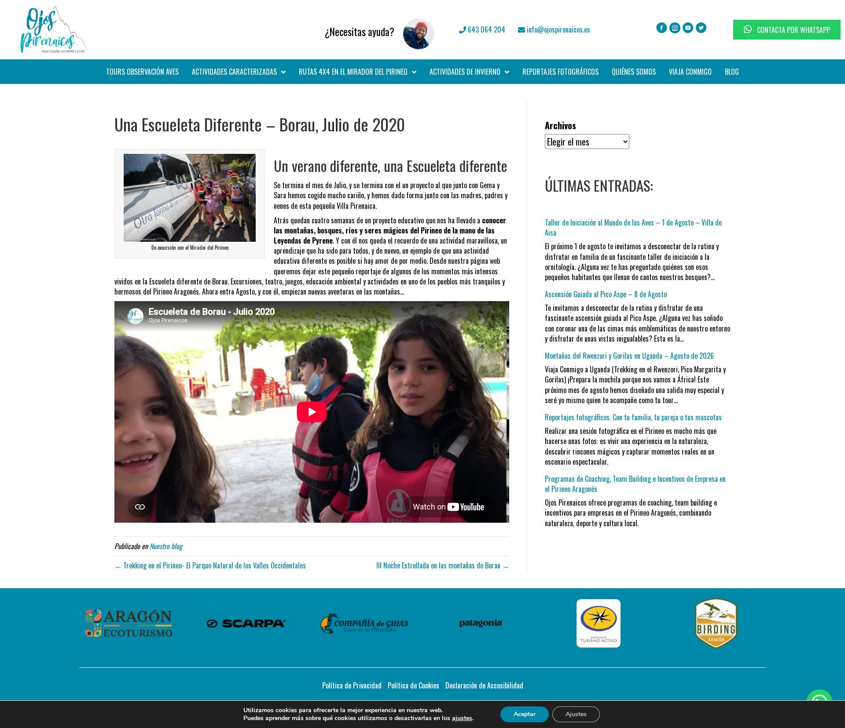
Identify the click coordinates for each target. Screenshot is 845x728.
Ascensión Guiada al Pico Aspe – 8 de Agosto (606, 294)
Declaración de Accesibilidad (484, 685)
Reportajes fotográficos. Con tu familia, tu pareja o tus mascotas (633, 417)
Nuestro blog (166, 546)
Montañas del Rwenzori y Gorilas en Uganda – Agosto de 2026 (629, 355)
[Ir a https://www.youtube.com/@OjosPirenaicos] (688, 28)
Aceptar (525, 714)
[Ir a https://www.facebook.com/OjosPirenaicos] (661, 28)
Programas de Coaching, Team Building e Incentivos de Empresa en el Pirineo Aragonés (635, 483)
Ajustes (576, 714)
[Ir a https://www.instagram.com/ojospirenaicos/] (674, 28)
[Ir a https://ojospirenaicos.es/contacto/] (303, 29)
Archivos (560, 125)
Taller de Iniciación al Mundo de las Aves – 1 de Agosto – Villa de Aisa (633, 227)
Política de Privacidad (352, 685)
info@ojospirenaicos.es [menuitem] (557, 29)
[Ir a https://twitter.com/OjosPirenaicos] (701, 28)
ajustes (462, 718)
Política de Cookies (413, 685)
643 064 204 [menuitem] (485, 29)
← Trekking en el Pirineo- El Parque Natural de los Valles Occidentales (210, 565)
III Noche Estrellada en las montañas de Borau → (442, 565)
